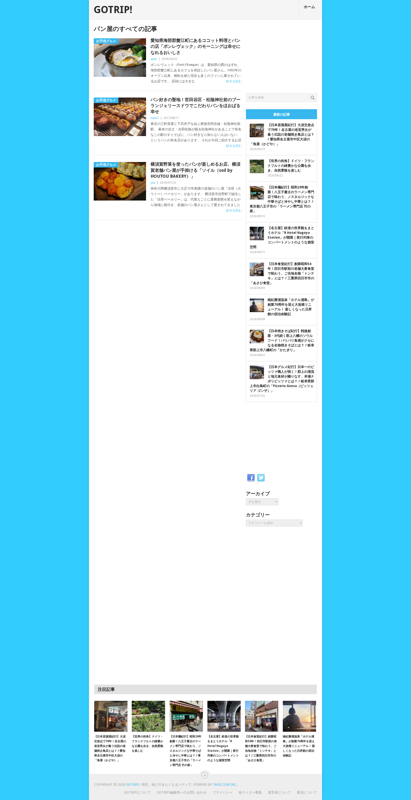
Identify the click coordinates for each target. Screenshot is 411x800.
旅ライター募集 (250, 792)
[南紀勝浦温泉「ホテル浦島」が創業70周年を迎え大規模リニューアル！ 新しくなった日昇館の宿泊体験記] (299, 716)
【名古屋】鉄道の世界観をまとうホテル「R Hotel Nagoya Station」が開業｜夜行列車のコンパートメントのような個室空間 (282, 237)
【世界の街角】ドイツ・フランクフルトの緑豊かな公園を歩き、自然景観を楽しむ (291, 165)
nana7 (155, 118)
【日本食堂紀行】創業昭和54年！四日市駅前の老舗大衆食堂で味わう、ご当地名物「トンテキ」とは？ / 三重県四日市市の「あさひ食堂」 (282, 273)
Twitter (261, 478)
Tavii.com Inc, (225, 784)
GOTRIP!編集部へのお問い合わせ (182, 792)
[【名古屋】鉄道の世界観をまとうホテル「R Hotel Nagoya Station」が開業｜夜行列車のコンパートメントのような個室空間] (224, 716)
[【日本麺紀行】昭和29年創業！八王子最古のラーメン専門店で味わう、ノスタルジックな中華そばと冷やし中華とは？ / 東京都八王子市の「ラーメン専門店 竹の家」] (186, 716)
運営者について (279, 792)
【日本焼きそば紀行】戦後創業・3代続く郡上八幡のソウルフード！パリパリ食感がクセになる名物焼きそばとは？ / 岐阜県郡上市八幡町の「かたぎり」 (282, 340)
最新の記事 (281, 114)
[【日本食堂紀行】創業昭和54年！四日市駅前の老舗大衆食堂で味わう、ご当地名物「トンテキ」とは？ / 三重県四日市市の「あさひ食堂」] (261, 716)
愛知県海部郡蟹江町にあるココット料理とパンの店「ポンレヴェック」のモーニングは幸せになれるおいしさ (195, 46)
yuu (153, 182)
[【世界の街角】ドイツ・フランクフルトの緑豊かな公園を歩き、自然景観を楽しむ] (148, 716)
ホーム (309, 7)
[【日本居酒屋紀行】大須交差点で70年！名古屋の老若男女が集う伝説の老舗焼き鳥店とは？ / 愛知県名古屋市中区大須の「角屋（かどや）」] (110, 716)
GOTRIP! (113, 10)
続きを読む (234, 81)
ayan (154, 59)
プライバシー (223, 792)
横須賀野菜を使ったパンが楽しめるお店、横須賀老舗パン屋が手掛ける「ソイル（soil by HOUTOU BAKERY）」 (195, 170)
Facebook (251, 478)
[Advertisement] (281, 55)
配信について (307, 792)
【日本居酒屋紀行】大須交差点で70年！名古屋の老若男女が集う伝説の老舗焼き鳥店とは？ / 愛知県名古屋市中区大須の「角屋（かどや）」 (282, 134)
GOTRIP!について (137, 792)
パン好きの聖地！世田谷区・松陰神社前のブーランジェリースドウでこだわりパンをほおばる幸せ (195, 105)
